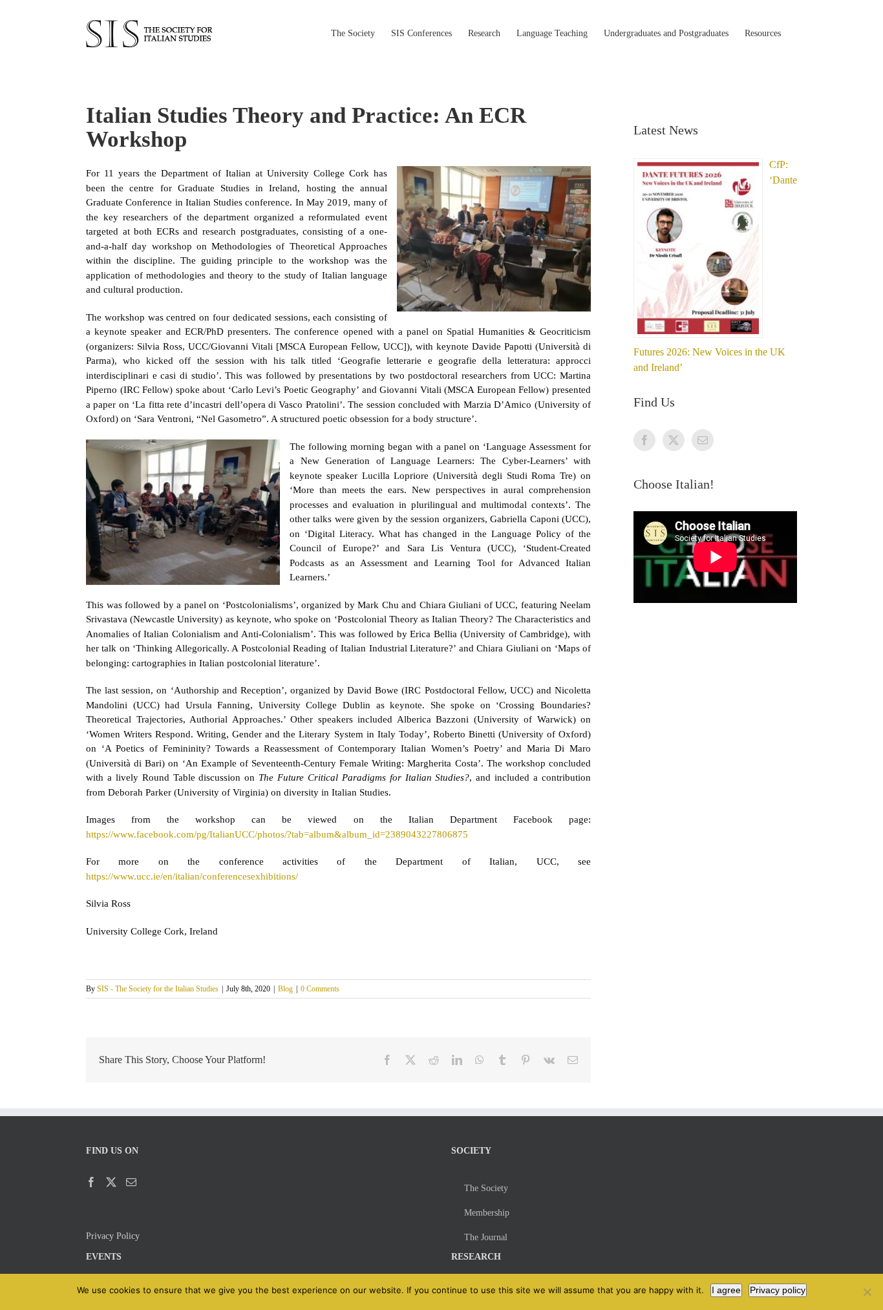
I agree (726, 1290)
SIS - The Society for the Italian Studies (157, 988)
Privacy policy (777, 1290)
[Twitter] (674, 440)
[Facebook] (644, 440)
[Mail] (703, 440)
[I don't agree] (866, 1291)
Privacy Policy (113, 1236)
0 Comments (320, 988)
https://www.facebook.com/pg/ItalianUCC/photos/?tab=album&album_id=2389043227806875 (277, 834)
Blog (285, 988)
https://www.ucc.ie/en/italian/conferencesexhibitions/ (192, 876)
